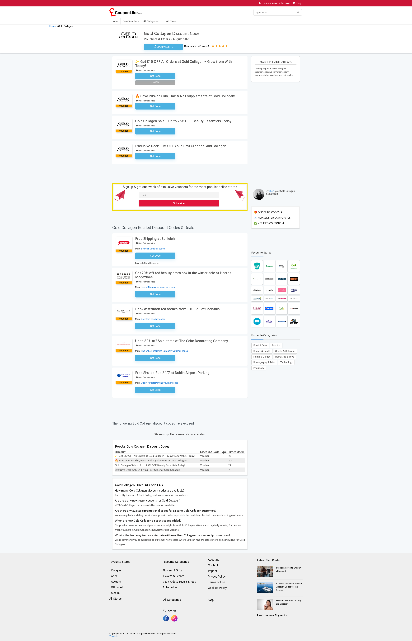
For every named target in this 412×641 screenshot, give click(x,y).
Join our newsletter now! (276, 3)
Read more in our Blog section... (273, 615)
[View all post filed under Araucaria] (281, 279)
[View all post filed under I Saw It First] (269, 279)
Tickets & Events (173, 576)
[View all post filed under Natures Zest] (294, 266)
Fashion (276, 345)
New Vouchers (131, 21)
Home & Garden (261, 356)
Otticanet (117, 587)
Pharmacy (258, 368)
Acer (114, 576)
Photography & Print (264, 362)
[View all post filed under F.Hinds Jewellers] (257, 308)
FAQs (211, 600)
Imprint (212, 571)
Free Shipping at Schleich (155, 239)
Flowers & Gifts (172, 570)
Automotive (170, 587)
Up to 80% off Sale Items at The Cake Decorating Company (181, 341)
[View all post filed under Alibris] (257, 290)
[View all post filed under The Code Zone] (294, 321)
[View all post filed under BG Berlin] (257, 321)
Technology (286, 362)
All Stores (171, 21)
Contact (213, 565)
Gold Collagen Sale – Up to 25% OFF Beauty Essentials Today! (183, 121)
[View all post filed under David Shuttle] (294, 298)
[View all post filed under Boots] (294, 290)
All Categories (151, 21)
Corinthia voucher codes (153, 319)
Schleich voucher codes (153, 248)
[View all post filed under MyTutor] (269, 321)
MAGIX (115, 593)
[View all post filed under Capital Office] (281, 298)
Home (115, 21)
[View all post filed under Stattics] (294, 279)
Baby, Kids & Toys (284, 356)
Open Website (164, 46)
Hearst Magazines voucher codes (158, 287)
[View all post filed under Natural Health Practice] (281, 308)
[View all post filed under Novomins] (281, 290)
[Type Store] (298, 12)
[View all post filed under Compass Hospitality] (269, 266)
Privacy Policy (217, 576)
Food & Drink (260, 345)
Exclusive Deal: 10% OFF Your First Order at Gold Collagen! (181, 146)
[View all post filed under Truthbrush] (257, 279)
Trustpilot (114, 636)
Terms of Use (216, 582)
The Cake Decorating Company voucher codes (164, 351)
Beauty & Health (261, 351)
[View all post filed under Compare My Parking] (257, 298)
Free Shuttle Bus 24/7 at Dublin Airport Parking (172, 373)
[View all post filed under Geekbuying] (269, 308)
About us (213, 559)
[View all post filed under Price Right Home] (269, 298)
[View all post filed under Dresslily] (269, 290)
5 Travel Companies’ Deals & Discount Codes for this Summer (289, 586)
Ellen (271, 191)
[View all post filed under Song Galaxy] (281, 321)
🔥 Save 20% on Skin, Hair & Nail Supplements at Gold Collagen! (185, 96)
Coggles (116, 570)
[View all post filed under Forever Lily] (281, 266)
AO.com (116, 581)
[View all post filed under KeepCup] (257, 266)
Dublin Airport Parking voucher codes (159, 383)
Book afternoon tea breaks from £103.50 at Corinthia (177, 309)
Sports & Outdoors (285, 351)
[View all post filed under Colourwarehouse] (294, 308)
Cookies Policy (217, 587)
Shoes (192, 581)
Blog (298, 3)
